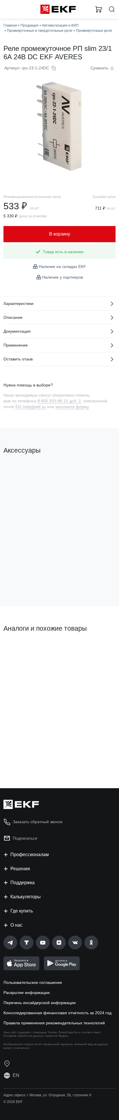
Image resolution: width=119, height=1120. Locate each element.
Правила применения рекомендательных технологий (54, 1023)
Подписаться (25, 838)
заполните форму (72, 406)
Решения (20, 868)
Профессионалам (29, 854)
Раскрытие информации (26, 992)
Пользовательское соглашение (32, 982)
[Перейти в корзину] (98, 9)
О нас (16, 925)
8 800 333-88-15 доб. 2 (59, 401)
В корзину (26, 578)
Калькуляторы (25, 896)
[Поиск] (112, 9)
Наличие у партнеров (62, 277)
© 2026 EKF (13, 1102)
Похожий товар (20, 648)
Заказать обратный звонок (37, 821)
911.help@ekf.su (30, 406)
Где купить (21, 910)
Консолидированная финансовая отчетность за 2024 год (57, 1012)
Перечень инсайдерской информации (39, 1002)
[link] (10, 942)
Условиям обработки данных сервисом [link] (30, 1035)
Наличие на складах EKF (62, 266)
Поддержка (22, 882)
